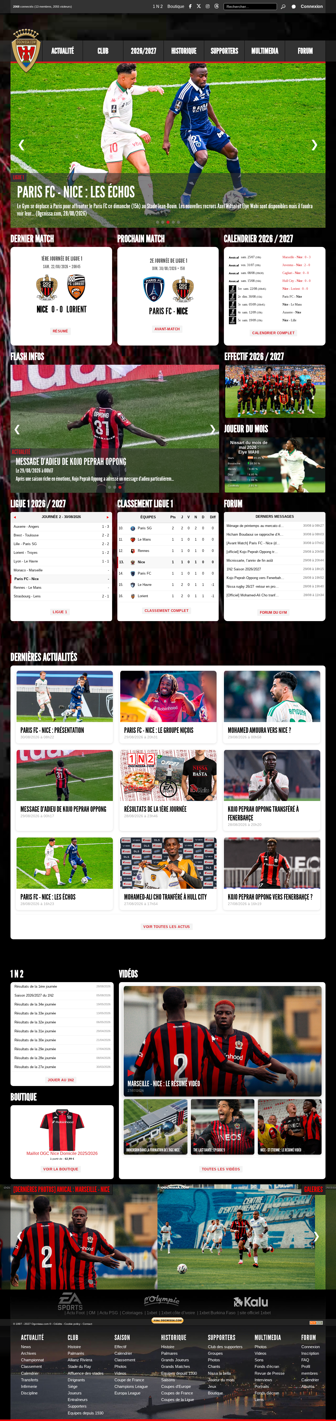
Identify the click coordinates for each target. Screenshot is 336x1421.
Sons (259, 1360)
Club (103, 51)
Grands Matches (175, 1366)
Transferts (29, 1380)
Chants (214, 1366)
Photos (120, 1366)
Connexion (312, 6)
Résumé (60, 331)
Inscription (310, 1353)
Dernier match (32, 239)
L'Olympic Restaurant (161, 1301)
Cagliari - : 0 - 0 (295, 273)
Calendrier (30, 1373)
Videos (120, 1373)
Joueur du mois (246, 429)
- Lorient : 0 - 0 (295, 289)
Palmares (169, 1353)
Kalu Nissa (251, 1301)
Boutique (175, 6)
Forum (305, 51)
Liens (259, 1400)
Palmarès (76, 1353)
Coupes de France (177, 1393)
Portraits (262, 1386)
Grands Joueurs (175, 1360)
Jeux (212, 1386)
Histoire (74, 1347)
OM (92, 1313)
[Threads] (216, 7)
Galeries (313, 1189)
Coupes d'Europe (176, 1386)
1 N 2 (158, 6)
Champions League (131, 1386)
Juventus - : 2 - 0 (296, 265)
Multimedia (264, 51)
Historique (183, 51)
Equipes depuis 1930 (85, 1413)
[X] (198, 7)
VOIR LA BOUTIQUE (60, 1169)
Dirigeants (76, 1380)
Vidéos (128, 974)
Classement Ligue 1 (145, 504)
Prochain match (141, 239)
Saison (122, 1337)
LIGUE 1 (60, 612)
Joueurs (75, 1393)
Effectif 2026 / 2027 (254, 357)
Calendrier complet (273, 333)
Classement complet (166, 611)
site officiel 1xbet (255, 1313)
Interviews (263, 1380)
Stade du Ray (79, 1366)
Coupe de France (129, 1380)
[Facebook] (190, 6)
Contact (87, 1323)
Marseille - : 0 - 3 (296, 257)
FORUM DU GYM (273, 613)
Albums (307, 1386)
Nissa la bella (219, 1373)
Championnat (32, 1360)
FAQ (305, 1360)
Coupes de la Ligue (177, 1400)
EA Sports (70, 1301)
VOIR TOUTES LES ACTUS (166, 927)
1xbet (152, 1313)
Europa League (127, 1393)
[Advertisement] (230, 26)
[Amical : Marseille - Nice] (79, 1237)
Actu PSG (108, 1313)
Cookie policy (72, 1323)
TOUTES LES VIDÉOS (221, 1169)
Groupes (215, 1353)
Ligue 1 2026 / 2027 (38, 504)
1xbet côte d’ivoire (178, 1313)
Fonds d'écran (267, 1366)
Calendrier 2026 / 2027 (258, 239)
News (26, 1347)
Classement (31, 1366)
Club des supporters (225, 1347)
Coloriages (132, 1313)
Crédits (58, 1323)
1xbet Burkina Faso (217, 1313)
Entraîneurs (78, 1400)
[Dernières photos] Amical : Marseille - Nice (61, 1189)
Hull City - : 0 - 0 (296, 281)
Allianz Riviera (80, 1360)
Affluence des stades (86, 1373)
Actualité (62, 51)
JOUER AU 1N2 (61, 1080)
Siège (72, 1386)
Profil (305, 1366)
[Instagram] (207, 6)
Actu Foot (76, 1313)
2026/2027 (143, 51)
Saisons (168, 1380)
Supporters (224, 51)
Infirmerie (29, 1386)
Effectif (120, 1347)
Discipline (29, 1393)
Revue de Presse (270, 1373)
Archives (28, 1353)
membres (309, 1373)
